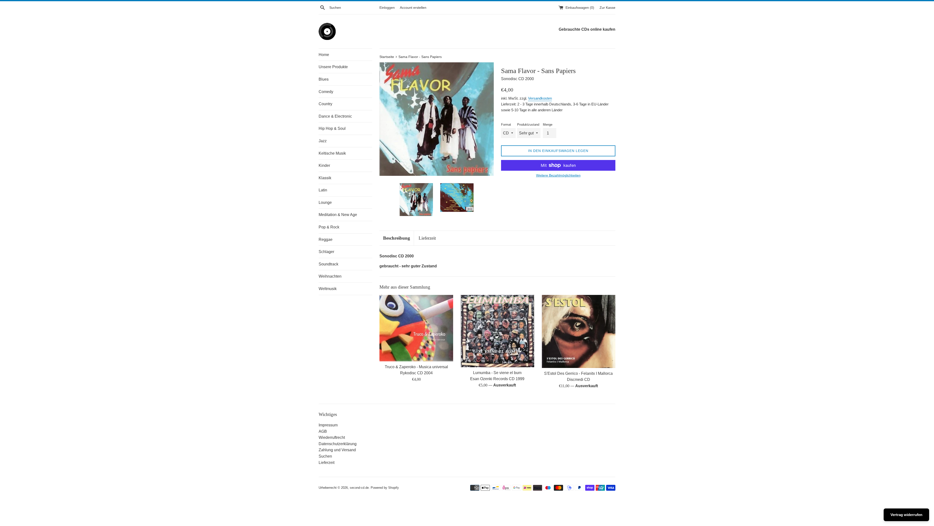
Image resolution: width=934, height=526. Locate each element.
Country (325, 104)
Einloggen (387, 7)
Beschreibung (396, 238)
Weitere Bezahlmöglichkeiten (558, 175)
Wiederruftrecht (332, 437)
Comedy (326, 92)
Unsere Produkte (333, 67)
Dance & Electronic (335, 116)
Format (506, 124)
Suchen (325, 456)
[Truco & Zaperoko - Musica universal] (416, 328)
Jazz (323, 141)
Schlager (326, 252)
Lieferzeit (427, 238)
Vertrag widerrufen (906, 515)
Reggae (325, 239)
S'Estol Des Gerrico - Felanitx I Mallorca (578, 373)
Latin (323, 190)
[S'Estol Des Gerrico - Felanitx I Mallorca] (578, 331)
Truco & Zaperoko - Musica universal (416, 367)
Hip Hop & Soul (332, 128)
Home (324, 55)
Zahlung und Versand (337, 450)
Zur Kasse (607, 7)
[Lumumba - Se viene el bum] (497, 331)
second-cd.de (359, 487)
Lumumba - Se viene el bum (497, 373)
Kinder (324, 165)
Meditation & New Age (338, 215)
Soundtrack (328, 264)
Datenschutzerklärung (338, 444)
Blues (324, 79)
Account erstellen (413, 7)
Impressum (328, 425)
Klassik (325, 178)
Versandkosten (540, 98)
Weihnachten (330, 276)
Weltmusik (328, 289)
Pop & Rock (329, 227)
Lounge (325, 202)
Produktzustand (528, 124)
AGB (323, 431)
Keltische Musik (332, 153)
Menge (547, 124)
